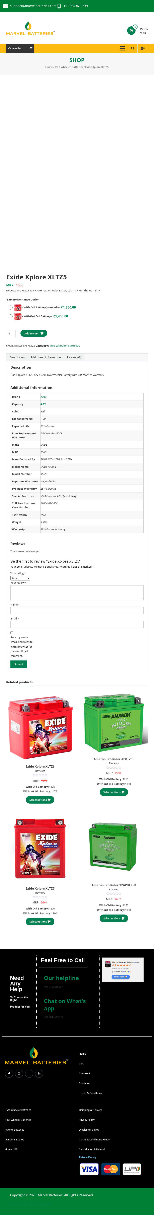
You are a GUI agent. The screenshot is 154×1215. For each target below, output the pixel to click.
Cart (81, 1063)
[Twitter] (29, 1074)
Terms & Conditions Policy (94, 1139)
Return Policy (87, 1157)
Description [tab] (17, 357)
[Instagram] (19, 1074)
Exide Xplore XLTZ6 (40, 766)
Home (49, 67)
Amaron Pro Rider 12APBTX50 (114, 885)
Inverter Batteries (14, 1129)
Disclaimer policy (89, 1129)
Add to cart (31, 333)
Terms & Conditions (90, 1093)
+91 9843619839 (76, 6)
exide (43, 397)
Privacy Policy (86, 1119)
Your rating (18, 573)
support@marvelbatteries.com (33, 6)
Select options (38, 800)
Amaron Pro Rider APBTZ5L (114, 759)
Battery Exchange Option (23, 299)
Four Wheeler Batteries (18, 1119)
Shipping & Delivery (90, 1109)
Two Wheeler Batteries (69, 67)
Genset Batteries (14, 1139)
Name (15, 604)
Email (14, 618)
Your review (18, 582)
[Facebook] (9, 1074)
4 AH (43, 404)
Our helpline (61, 978)
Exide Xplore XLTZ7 (40, 888)
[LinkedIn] (39, 1074)
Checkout (84, 1073)
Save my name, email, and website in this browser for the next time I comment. (21, 646)
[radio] (41, 307)
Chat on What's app (65, 1004)
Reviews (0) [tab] (74, 357)
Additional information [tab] (46, 357)
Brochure (84, 1083)
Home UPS (11, 1149)
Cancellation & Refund (92, 1149)
